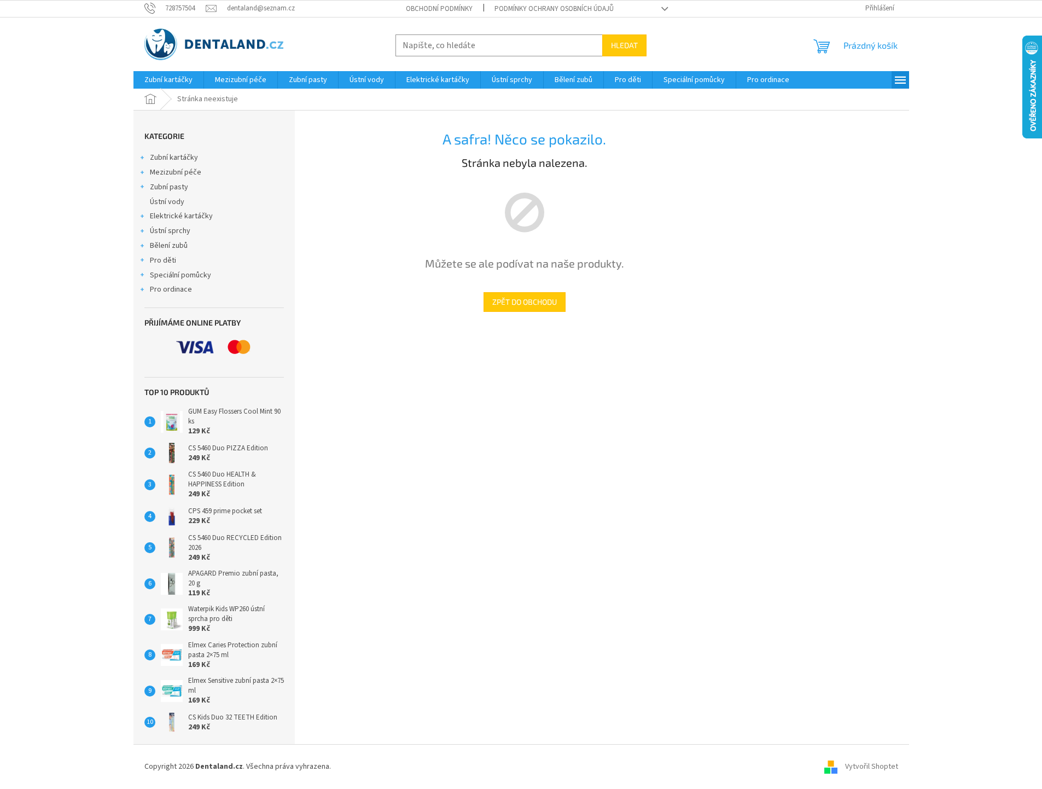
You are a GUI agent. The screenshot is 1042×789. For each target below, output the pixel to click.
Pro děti (163, 260)
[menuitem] (168, 80)
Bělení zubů (169, 245)
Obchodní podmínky (439, 9)
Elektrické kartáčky (181, 216)
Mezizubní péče (175, 172)
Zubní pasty (169, 187)
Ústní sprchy (170, 230)
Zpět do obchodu (524, 301)
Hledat (624, 45)
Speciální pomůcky (180, 275)
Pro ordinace (171, 289)
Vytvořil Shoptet (871, 766)
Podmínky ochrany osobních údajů (554, 9)
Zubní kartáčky (174, 157)
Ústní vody (167, 201)
